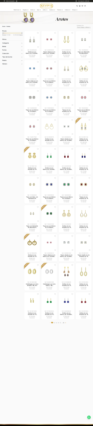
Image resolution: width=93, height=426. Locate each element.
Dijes (39, 10)
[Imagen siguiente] (36, 39)
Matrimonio (17, 10)
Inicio (3, 26)
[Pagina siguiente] (66, 323)
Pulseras (60, 10)
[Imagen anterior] (28, 39)
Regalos (26, 10)
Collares (68, 10)
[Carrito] (79, 6)
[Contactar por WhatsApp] (89, 417)
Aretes (32, 10)
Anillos (45, 10)
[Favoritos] (82, 6)
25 (63, 322)
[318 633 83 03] (16, 1)
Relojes (75, 10)
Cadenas (52, 10)
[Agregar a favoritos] (38, 33)
